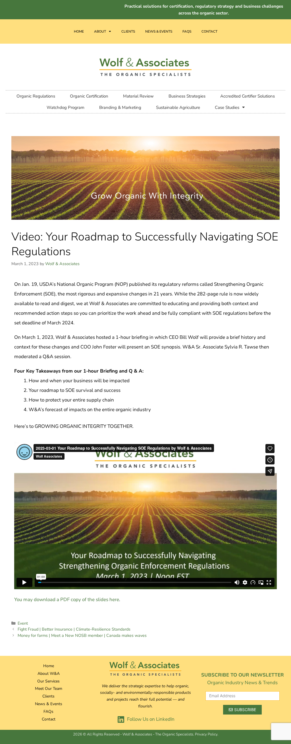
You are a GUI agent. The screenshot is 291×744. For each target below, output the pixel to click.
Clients (128, 31)
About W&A (49, 673)
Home (79, 31)
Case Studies (227, 107)
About (100, 31)
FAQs (186, 31)
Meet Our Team (48, 688)
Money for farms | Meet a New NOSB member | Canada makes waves (82, 635)
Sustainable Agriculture (178, 107)
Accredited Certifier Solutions (247, 96)
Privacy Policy (206, 734)
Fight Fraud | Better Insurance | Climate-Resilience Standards (74, 629)
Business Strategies (187, 96)
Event (23, 623)
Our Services (48, 681)
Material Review (138, 96)
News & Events (158, 31)
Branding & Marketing (120, 107)
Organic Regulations (35, 96)
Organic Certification (89, 96)
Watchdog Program (65, 107)
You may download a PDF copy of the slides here (66, 599)
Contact (209, 31)
